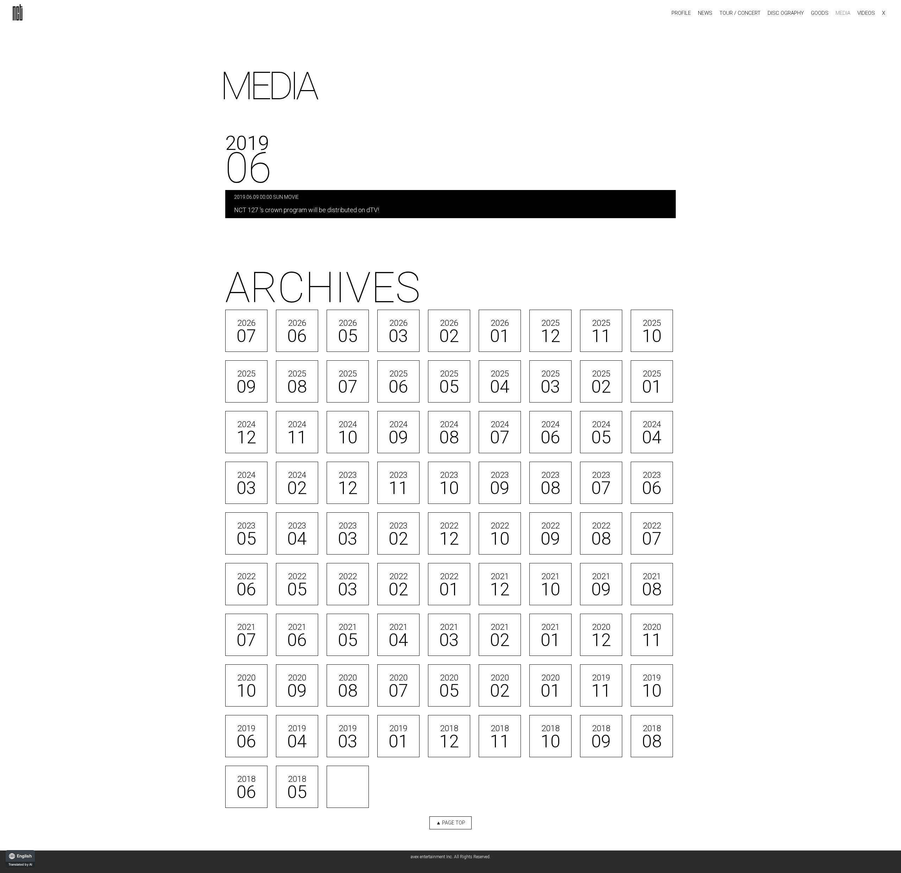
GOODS (819, 13)
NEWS (705, 13)
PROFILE (681, 13)
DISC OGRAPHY (786, 13)
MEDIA (843, 13)
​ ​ (306, 204)
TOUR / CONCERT (740, 13)
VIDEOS (866, 13)
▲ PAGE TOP (450, 822)
